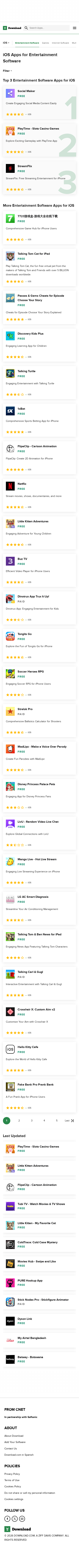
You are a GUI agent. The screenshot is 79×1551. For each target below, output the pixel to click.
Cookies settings (13, 1499)
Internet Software (60, 43)
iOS (5, 42)
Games (45, 43)
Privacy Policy (12, 1474)
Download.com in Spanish (19, 1454)
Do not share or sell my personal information (29, 1492)
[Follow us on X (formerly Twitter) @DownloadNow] (15, 1519)
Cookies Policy (12, 1486)
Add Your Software (15, 1442)
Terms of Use (11, 1480)
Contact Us (10, 1448)
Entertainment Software (27, 43)
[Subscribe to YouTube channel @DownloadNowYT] (22, 1519)
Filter (6, 71)
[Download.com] (12, 28)
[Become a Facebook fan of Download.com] (7, 1519)
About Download (13, 1435)
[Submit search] (26, 28)
